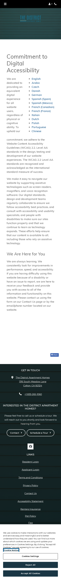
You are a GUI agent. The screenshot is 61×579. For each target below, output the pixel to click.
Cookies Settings (30, 556)
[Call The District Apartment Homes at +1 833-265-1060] (55, 4)
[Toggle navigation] (5, 4)
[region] (30, 551)
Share (55, 354)
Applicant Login (30, 469)
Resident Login (30, 461)
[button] (50, 4)
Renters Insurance (30, 509)
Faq (30, 522)
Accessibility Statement (30, 501)
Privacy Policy (30, 485)
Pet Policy (30, 516)
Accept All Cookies (30, 573)
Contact (15, 432)
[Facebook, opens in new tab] (30, 446)
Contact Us (30, 493)
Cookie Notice (11, 550)
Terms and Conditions (31, 477)
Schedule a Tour (39, 432)
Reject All (30, 565)
